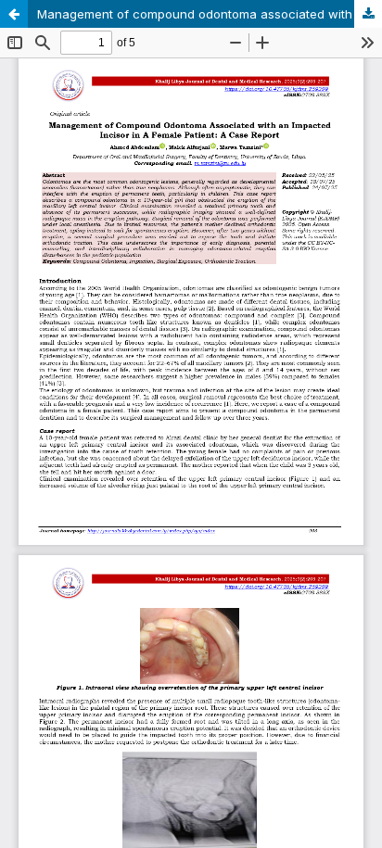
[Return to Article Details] (14, 14)
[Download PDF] (368, 14)
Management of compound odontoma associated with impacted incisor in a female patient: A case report (209, 13)
